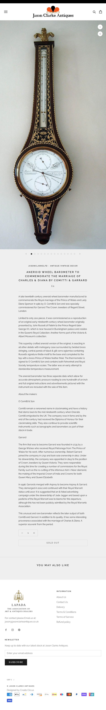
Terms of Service (65, 617)
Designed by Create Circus (20, 690)
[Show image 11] (64, 254)
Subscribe (16, 662)
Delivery (60, 607)
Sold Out (53, 543)
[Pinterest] (19, 630)
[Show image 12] (68, 254)
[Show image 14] (74, 254)
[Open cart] (100, 11)
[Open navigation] (5, 12)
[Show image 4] (41, 254)
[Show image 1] (31, 254)
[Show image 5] (44, 254)
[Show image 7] (51, 254)
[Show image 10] (61, 254)
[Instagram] (12, 630)
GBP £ (9, 680)
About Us (61, 597)
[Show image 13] (71, 254)
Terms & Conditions (66, 612)
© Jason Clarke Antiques (21, 686)
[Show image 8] (54, 254)
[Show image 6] (48, 254)
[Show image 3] (38, 254)
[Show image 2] (34, 254)
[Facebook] (6, 630)
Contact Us (62, 602)
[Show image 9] (58, 254)
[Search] (94, 11)
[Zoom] (100, 26)
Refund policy (63, 622)
